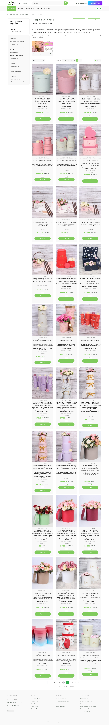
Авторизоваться (84, 698)
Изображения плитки (97, 60)
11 (78, 682)
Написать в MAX (95, 3)
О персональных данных (86, 701)
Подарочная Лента (35, 698)
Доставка (20, 8)
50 (80, 60)
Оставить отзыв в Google (85, 711)
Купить (42, 119)
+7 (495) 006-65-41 (24, 3)
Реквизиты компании (85, 703)
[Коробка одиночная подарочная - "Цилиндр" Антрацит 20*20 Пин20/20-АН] (90, 446)
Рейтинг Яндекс (10, 710)
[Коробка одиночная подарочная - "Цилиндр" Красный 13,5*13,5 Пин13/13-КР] (66, 511)
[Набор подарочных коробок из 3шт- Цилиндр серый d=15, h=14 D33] (42, 320)
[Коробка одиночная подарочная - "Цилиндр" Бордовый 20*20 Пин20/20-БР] (90, 511)
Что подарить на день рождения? (63, 703)
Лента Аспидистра (35, 703)
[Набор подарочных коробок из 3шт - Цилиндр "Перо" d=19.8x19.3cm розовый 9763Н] (66, 320)
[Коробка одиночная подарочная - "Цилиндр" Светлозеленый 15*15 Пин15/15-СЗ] (42, 511)
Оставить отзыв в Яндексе (86, 708)
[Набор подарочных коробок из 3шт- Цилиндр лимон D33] (90, 635)
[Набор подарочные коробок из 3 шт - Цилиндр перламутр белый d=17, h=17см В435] (90, 79)
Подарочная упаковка (61, 698)
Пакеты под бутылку (60, 706)
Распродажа (78, 19)
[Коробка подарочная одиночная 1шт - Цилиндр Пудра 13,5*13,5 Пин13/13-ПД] (66, 79)
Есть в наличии (17, 31)
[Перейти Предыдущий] (52, 682)
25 (74, 60)
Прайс (38, 8)
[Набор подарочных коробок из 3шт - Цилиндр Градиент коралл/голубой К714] (42, 635)
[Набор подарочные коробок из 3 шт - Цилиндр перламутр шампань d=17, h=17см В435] (66, 140)
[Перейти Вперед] (81, 682)
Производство (29, 8)
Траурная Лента (35, 708)
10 (65, 60)
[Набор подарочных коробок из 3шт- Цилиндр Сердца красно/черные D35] (66, 635)
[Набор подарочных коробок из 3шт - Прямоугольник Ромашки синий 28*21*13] (90, 259)
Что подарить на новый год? (62, 701)
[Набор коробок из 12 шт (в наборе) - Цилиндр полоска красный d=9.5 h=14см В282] (90, 320)
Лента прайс (93, 19)
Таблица (95, 60)
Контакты (47, 8)
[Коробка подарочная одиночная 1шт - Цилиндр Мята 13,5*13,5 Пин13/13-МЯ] (42, 79)
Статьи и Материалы (84, 713)
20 (71, 60)
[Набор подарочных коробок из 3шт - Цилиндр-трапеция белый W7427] (90, 573)
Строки (100, 60)
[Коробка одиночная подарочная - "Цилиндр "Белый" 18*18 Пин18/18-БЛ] (66, 573)
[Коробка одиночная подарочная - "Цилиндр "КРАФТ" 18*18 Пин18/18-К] (42, 573)
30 (77, 60)
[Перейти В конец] (83, 682)
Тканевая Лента (34, 701)
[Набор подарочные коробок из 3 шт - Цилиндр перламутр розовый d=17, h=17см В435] (42, 140)
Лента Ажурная (34, 706)
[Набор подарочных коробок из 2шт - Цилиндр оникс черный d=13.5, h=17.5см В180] (66, 383)
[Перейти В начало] (49, 682)
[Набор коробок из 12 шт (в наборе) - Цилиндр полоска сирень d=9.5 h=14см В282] (42, 383)
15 (68, 60)
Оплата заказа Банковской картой (88, 706)
